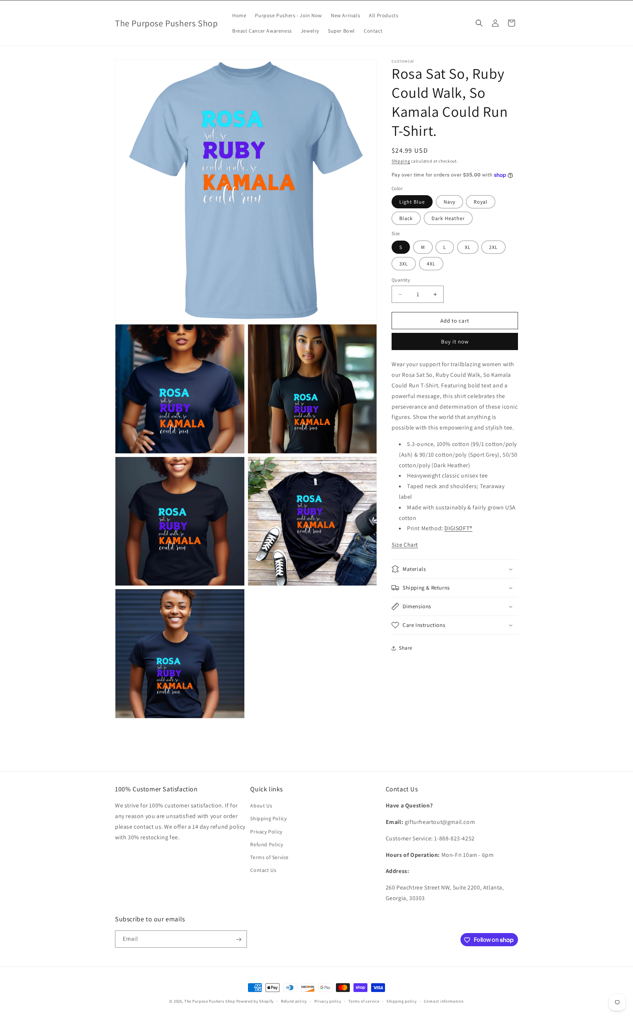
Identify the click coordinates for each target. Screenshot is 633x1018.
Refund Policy (266, 844)
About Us (261, 806)
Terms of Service (269, 857)
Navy (449, 201)
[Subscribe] (238, 939)
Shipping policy (401, 1000)
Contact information (443, 1000)
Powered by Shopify (255, 1001)
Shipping (401, 161)
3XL (403, 263)
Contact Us (263, 870)
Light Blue (412, 201)
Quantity (401, 280)
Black (406, 218)
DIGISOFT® (458, 528)
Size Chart (405, 545)
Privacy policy (327, 1000)
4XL (431, 263)
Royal (481, 201)
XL (468, 247)
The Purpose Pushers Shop (209, 1001)
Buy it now (455, 341)
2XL (493, 247)
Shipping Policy (268, 818)
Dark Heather (448, 218)
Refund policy (294, 1000)
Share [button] (405, 647)
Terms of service (363, 1000)
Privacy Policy (266, 831)
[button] (479, 23)
